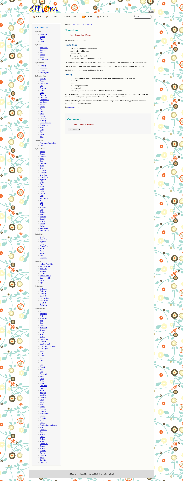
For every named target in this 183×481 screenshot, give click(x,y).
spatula (42, 446)
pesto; (42, 416)
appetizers (44, 48)
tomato (42, 224)
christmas (43, 68)
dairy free (43, 239)
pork (41, 205)
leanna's (43, 271)
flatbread (43, 374)
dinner (88, 35)
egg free (43, 241)
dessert (42, 358)
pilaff (42, 114)
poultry (42, 116)
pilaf (41, 111)
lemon (42, 193)
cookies (43, 88)
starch (42, 221)
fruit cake (43, 97)
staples (42, 448)
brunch (42, 37)
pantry (42, 407)
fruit (41, 184)
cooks (42, 351)
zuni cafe (43, 462)
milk (41, 404)
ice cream (43, 102)
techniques (44, 305)
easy (42, 145)
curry (42, 90)
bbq (41, 321)
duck (42, 362)
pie (41, 109)
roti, (41, 427)
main (41, 52)
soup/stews (44, 59)
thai (41, 255)
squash (42, 219)
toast (42, 134)
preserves (43, 118)
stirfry (42, 130)
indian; (42, 390)
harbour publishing (46, 264)
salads (42, 55)
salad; (42, 432)
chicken (43, 170)
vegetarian (43, 258)
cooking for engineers (48, 346)
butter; (42, 337)
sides (42, 57)
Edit (73, 24)
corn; (42, 353)
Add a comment (74, 130)
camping (43, 66)
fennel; (42, 367)
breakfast (43, 34)
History (78, 24)
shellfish (43, 217)
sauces (42, 434)
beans (42, 159)
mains (42, 402)
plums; (42, 423)
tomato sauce (73, 107)
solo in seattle (45, 278)
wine (41, 137)
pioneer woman (45, 276)
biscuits (43, 79)
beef (41, 161)
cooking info (44, 348)
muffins (42, 104)
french (42, 244)
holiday (42, 70)
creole (42, 237)
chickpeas (43, 173)
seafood (43, 214)
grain (42, 186)
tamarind (43, 451)
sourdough (44, 444)
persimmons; (44, 414)
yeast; (42, 458)
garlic (42, 379)
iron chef (43, 395)
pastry (42, 107)
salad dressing (45, 123)
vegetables (44, 228)
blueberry (43, 163)
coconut (43, 342)
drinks (42, 93)
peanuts (43, 411)
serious (42, 439)
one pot (43, 303)
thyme (42, 453)
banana (42, 154)
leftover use (44, 298)
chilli (41, 86)
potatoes (43, 207)
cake (42, 81)
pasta (42, 200)
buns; (42, 335)
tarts (41, 132)
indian (42, 248)
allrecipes (43, 314)
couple (42, 355)
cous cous (44, 177)
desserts (43, 50)
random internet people (48, 425)
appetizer (43, 318)
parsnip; (43, 409)
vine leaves (44, 231)
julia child (43, 269)
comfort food (45, 344)
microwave (44, 300)
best (41, 323)
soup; (42, 441)
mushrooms (44, 198)
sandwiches (44, 125)
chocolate (43, 175)
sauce (42, 128)
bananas (43, 156)
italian (42, 251)
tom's (42, 280)
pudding (43, 121)
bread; (42, 325)
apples (42, 152)
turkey (42, 226)
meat (41, 196)
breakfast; (43, 328)
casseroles (79, 35)
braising (43, 291)
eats (41, 365)
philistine (43, 418)
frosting (43, 95)
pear (41, 203)
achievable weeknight (48, 143)
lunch (42, 41)
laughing (43, 397)
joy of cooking (45, 266)
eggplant (43, 180)
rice (41, 210)
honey (42, 388)
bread (42, 166)
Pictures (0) (87, 24)
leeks (42, 191)
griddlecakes (44, 100)
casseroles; (44, 339)
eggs (42, 182)
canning (43, 293)
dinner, (42, 360)
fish (41, 372)
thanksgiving (44, 73)
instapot (43, 393)
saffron (42, 212)
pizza (42, 421)
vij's (41, 283)
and (41, 316)
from (42, 376)
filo (41, 369)
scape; (42, 437)
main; (42, 400)
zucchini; (43, 460)
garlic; (42, 381)
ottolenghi (43, 273)
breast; (42, 330)
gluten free (44, 246)
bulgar (42, 332)
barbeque (43, 289)
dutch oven (44, 296)
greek (42, 383)
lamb (42, 189)
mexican (43, 253)
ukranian (43, 455)
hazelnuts (43, 386)
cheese (42, 168)
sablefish (43, 430)
